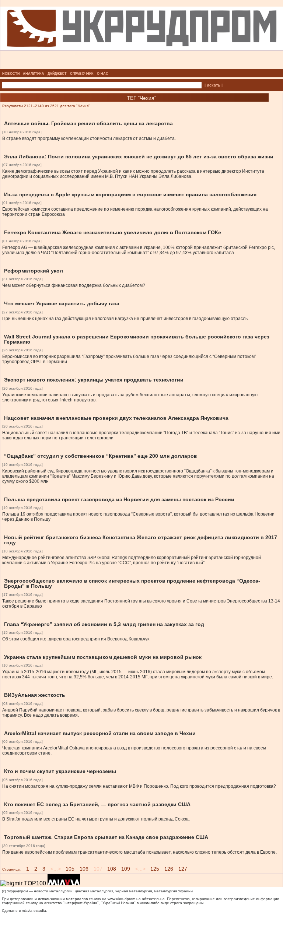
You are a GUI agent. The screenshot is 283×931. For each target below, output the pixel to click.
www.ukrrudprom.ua (124, 899)
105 (70, 869)
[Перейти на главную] (141, 66)
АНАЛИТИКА (33, 73)
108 (111, 869)
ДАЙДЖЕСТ (57, 73)
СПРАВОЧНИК (82, 73)
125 (154, 869)
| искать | (214, 85)
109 (125, 869)
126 (168, 869)
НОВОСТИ (11, 73)
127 (182, 869)
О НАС (102, 73)
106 (84, 869)
